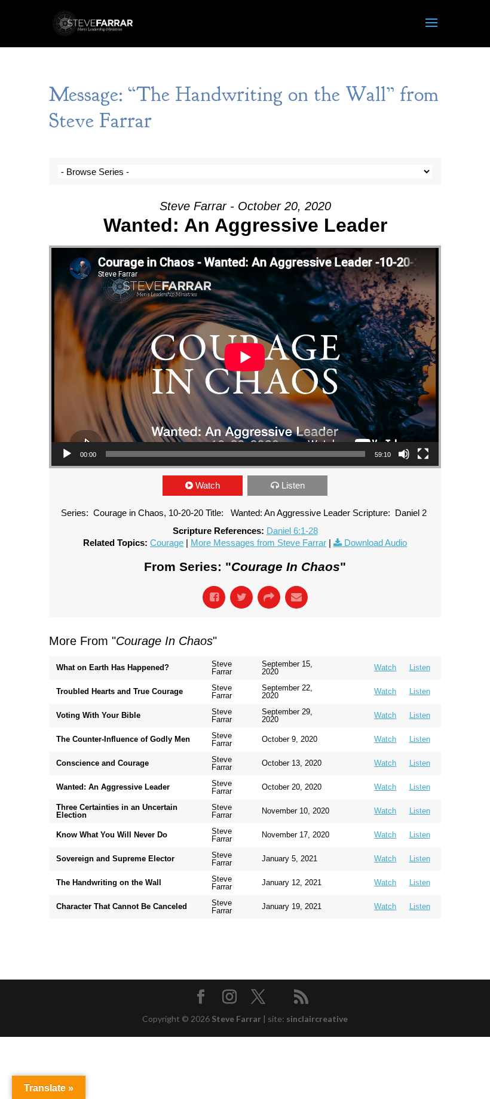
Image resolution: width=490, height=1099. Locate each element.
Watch (207, 485)
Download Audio (375, 543)
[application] (245, 357)
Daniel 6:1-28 (292, 531)
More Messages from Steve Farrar (258, 543)
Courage (166, 543)
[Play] (67, 454)
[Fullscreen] (423, 454)
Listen (293, 485)
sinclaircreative (317, 1019)
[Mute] (404, 454)
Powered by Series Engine (397, 942)
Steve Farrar (236, 1019)
